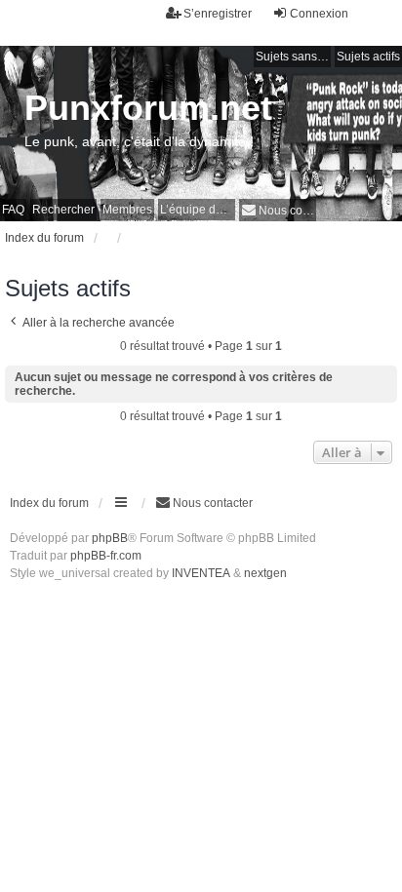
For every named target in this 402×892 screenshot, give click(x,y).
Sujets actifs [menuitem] (368, 56)
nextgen (265, 573)
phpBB (110, 538)
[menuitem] (277, 210)
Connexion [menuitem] (319, 13)
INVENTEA (201, 573)
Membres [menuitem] (127, 209)
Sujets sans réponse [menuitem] (293, 56)
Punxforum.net (148, 108)
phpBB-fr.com (105, 555)
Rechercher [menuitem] (63, 209)
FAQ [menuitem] (13, 209)
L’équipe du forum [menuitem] (197, 209)
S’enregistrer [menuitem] (217, 13)
